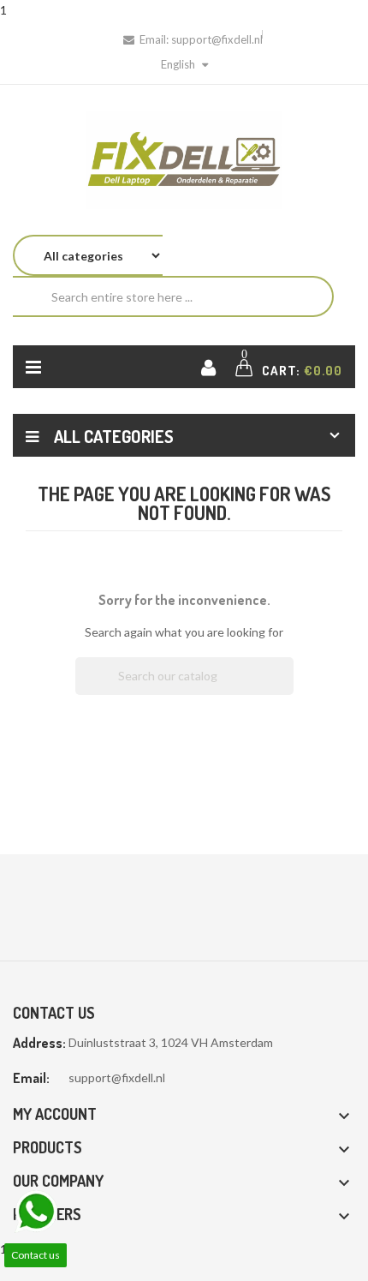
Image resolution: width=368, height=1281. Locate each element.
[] (287, 690)
